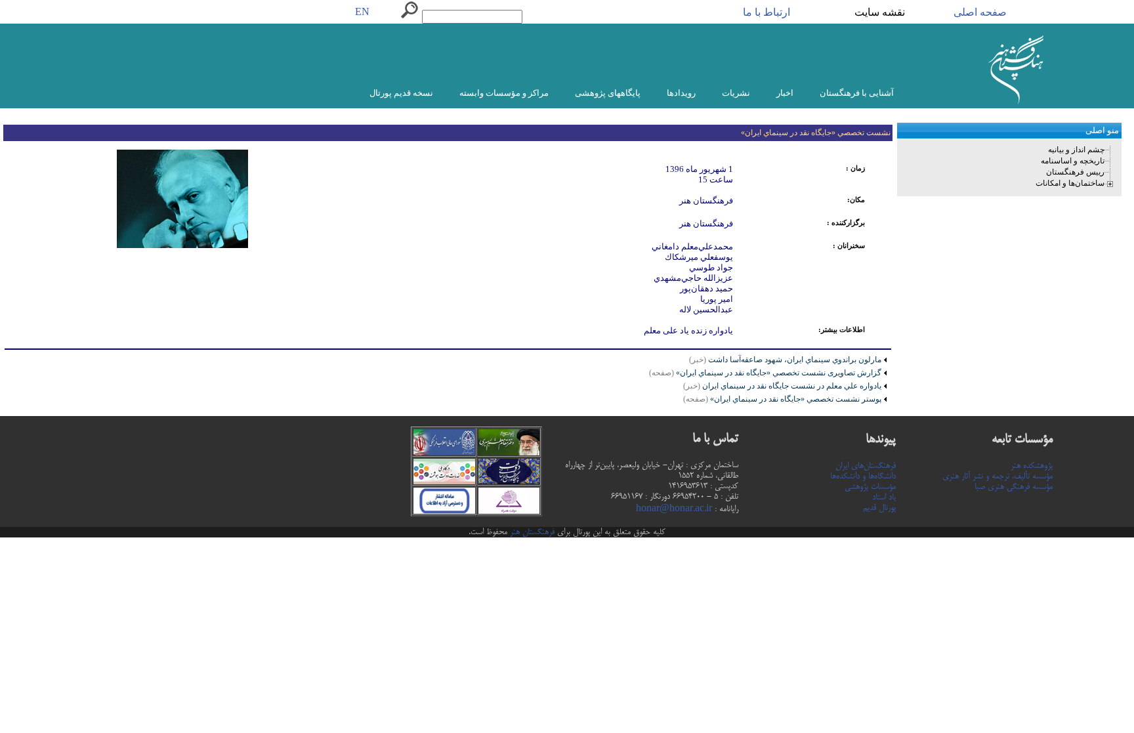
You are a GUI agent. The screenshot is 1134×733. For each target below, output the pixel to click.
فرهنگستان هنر (531, 532)
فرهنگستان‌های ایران (865, 466)
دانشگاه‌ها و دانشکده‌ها (863, 476)
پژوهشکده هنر (1032, 466)
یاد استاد (884, 497)
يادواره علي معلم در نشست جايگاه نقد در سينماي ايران (782, 385)
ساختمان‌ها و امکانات (1070, 183)
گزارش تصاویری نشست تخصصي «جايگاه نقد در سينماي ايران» (765, 372)
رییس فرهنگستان (1075, 172)
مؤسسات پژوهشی (870, 487)
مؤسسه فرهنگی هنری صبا (1014, 487)
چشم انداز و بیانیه (1076, 149)
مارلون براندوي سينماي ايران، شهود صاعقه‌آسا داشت (793, 359)
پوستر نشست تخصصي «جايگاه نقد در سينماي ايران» (782, 399)
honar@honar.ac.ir (674, 509)
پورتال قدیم (879, 508)
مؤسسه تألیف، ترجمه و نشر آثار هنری (997, 476)
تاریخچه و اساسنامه (1072, 160)
